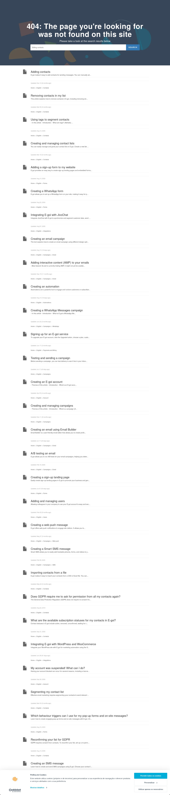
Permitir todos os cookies (150, 776)
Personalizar (149, 783)
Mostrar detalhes (37, 788)
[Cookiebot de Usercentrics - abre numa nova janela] (15, 790)
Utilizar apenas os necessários (150, 789)
